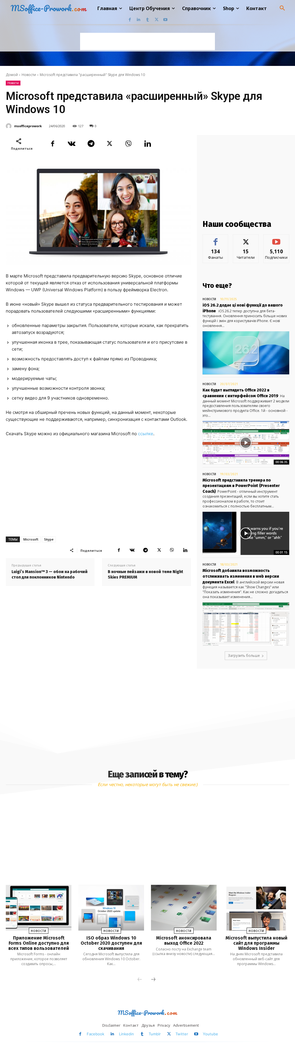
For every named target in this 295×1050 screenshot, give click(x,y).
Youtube (210, 1034)
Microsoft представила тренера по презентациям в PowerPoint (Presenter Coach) (241, 486)
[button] (282, 8)
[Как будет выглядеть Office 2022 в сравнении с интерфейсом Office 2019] (246, 443)
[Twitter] (157, 20)
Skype (49, 539)
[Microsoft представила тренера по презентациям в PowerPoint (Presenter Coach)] (246, 533)
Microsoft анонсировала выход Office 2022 (183, 940)
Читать (246, 239)
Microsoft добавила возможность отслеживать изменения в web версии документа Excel (241, 576)
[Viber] (128, 143)
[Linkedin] (139, 20)
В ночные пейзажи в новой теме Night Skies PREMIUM (145, 574)
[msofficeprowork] (9, 126)
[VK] (71, 143)
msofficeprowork (28, 126)
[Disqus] (98, 670)
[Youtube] (165, 20)
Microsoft (30, 539)
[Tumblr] (148, 20)
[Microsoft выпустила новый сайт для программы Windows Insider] (256, 908)
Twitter (181, 1034)
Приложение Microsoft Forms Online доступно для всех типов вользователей (38, 943)
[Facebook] (130, 20)
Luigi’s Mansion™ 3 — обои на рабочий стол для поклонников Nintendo (50, 574)
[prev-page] (139, 979)
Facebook (95, 1034)
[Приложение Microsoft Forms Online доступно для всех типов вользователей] (38, 908)
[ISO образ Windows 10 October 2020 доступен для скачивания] (111, 908)
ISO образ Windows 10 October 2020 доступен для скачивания (111, 943)
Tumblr (155, 1034)
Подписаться (277, 239)
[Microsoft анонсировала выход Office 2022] (184, 908)
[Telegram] (90, 143)
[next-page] (153, 979)
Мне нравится (216, 241)
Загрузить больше (244, 655)
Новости (29, 74)
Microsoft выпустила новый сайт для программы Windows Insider (256, 943)
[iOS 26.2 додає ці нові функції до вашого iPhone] (246, 353)
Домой (12, 74)
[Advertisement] (147, 41)
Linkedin (126, 1034)
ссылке (145, 433)
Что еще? (217, 285)
